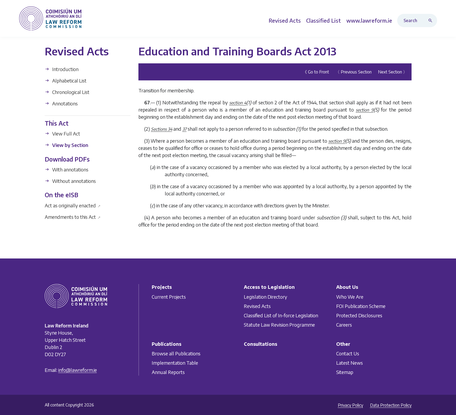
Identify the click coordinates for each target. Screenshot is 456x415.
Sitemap (344, 372)
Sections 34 (161, 129)
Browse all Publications (176, 353)
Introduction (65, 69)
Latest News (349, 363)
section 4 (237, 102)
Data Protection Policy (391, 405)
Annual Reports (168, 372)
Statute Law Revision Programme (279, 324)
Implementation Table (175, 363)
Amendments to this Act (73, 216)
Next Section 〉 (392, 72)
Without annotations (73, 181)
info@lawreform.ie (77, 370)
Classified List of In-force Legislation (281, 315)
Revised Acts (257, 306)
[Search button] (431, 20)
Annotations (64, 103)
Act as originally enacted (73, 205)
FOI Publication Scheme (360, 306)
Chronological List (70, 92)
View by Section (69, 145)
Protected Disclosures (359, 315)
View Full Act (65, 133)
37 (184, 129)
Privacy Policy (350, 405)
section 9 (364, 110)
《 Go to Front (316, 72)
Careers (344, 324)
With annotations (69, 169)
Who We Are (349, 296)
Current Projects (169, 296)
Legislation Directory (265, 296)
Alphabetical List (69, 80)
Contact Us (347, 353)
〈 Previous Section (353, 72)
